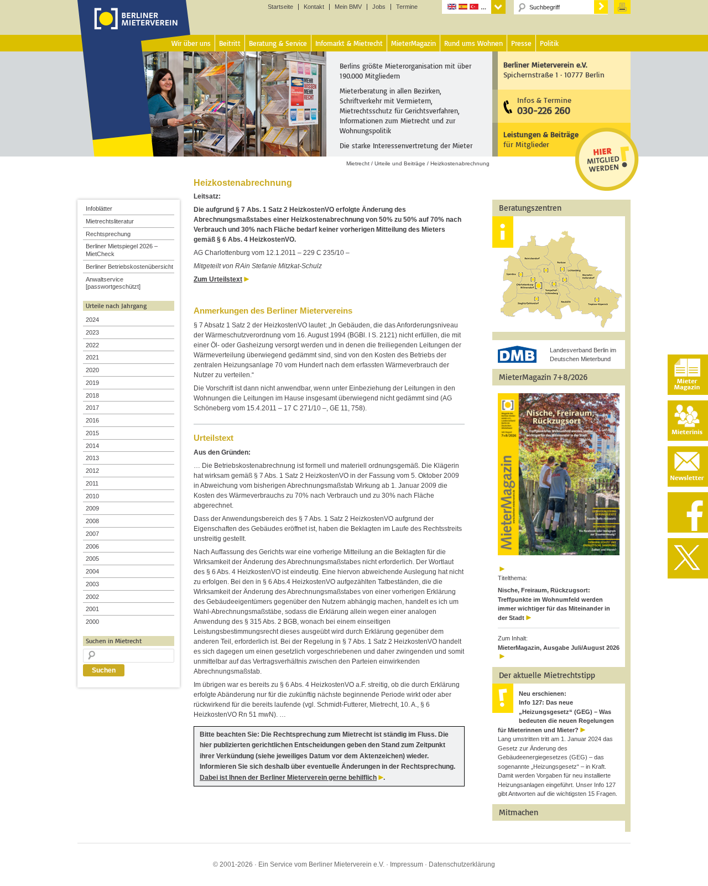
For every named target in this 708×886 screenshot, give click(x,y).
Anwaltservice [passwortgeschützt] (113, 283)
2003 (92, 584)
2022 (92, 345)
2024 (92, 319)
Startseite (280, 7)
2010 (92, 496)
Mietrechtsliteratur (110, 221)
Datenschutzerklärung (462, 864)
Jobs (379, 7)
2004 (92, 571)
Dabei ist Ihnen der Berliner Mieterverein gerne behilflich (288, 777)
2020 (92, 370)
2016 (92, 420)
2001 (92, 609)
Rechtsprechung (108, 234)
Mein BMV (348, 7)
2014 (92, 445)
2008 (92, 521)
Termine (407, 7)
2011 (92, 483)
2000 (92, 621)
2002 (92, 596)
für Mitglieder (541, 139)
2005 (92, 558)
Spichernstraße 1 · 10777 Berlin (554, 69)
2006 (92, 546)
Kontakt (314, 7)
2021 (92, 357)
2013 (92, 458)
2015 (92, 433)
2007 (92, 533)
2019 (92, 382)
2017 (92, 407)
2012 (92, 470)
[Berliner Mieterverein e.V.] (134, 29)
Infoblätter (99, 208)
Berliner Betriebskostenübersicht (129, 266)
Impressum (406, 864)
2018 (92, 395)
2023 (92, 332)
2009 (92, 508)
